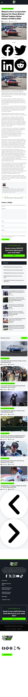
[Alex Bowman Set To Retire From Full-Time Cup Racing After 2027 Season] (5, 307)
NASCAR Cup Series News (7, 8)
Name (2, 221)
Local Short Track (6, 599)
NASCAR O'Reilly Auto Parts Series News (7, 383)
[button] (2, 2)
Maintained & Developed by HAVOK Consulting (14, 627)
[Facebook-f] (6, 576)
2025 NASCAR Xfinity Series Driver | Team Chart (13, 276)
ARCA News (4, 596)
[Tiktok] (21, 576)
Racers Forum (5, 693)
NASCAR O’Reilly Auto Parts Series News (7, 588)
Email (2, 225)
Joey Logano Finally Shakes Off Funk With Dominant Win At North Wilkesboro (17, 320)
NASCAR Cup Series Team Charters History (13, 270)
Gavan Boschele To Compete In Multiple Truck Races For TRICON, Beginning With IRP (16, 313)
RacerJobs (4, 687)
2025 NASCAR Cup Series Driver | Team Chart (14, 273)
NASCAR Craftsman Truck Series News (7, 408)
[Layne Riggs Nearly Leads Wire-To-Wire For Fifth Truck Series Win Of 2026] (5, 293)
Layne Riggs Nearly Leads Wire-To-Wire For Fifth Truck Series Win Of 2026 (17, 292)
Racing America (5, 681)
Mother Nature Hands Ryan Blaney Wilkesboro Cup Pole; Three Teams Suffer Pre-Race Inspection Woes (17, 327)
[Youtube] (17, 576)
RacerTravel (4, 690)
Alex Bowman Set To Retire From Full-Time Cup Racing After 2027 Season (16, 306)
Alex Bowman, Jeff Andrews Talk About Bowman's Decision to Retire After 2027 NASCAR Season (17, 299)
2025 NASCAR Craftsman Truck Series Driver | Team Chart (14, 281)
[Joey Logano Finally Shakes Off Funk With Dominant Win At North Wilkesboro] (5, 320)
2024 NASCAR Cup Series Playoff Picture (13, 267)
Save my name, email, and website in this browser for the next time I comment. (13, 236)
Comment (3, 208)
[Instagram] (14, 576)
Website (3, 230)
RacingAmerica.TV (6, 684)
